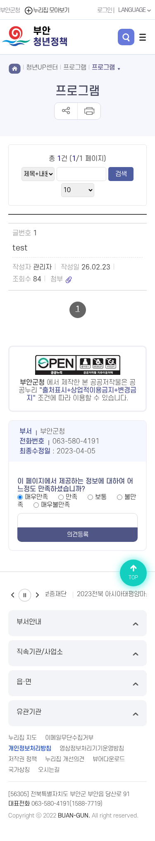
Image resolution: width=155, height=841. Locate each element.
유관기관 (29, 712)
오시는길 (49, 770)
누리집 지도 (22, 737)
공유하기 (66, 111)
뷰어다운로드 (109, 759)
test (20, 248)
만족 (71, 497)
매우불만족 (55, 505)
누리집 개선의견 (64, 759)
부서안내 (29, 622)
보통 (101, 497)
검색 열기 (126, 37)
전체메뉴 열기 (142, 37)
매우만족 (36, 497)
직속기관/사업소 (40, 652)
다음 (37, 595)
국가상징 (19, 770)
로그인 (104, 10)
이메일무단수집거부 (69, 737)
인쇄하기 (88, 111)
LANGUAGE (132, 10)
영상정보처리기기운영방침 (92, 748)
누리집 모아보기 (51, 10)
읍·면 (24, 682)
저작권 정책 (22, 759)
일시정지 (25, 595)
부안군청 (10, 10)
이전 (12, 595)
